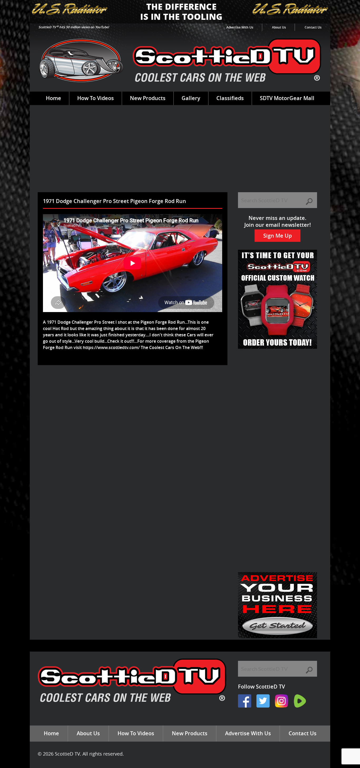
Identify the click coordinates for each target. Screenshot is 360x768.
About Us (279, 27)
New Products (148, 98)
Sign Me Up (277, 235)
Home (53, 98)
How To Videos (95, 98)
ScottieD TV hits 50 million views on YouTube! (73, 27)
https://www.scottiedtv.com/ (111, 347)
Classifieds (230, 98)
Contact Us (313, 27)
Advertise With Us (239, 27)
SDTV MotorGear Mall (287, 98)
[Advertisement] (180, 153)
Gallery (191, 98)
